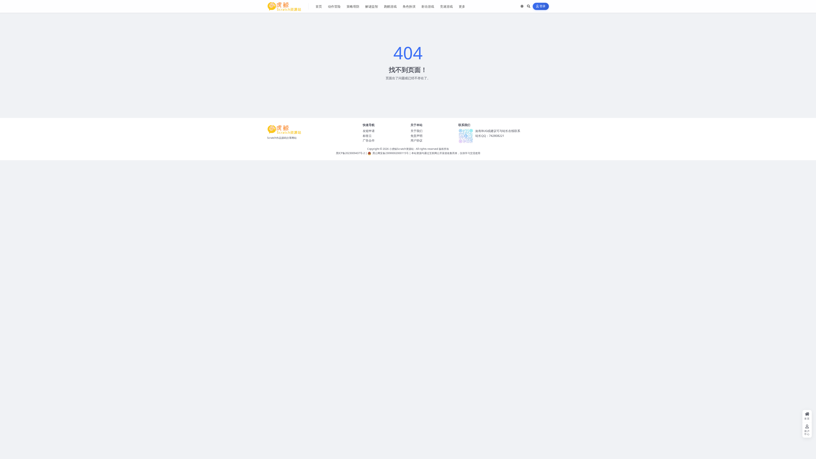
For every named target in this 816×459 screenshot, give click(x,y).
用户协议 (416, 140)
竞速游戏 (446, 6)
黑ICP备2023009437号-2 (350, 153)
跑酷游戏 (390, 6)
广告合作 (369, 140)
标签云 (367, 136)
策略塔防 (353, 6)
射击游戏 (427, 6)
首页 (319, 6)
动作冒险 (334, 6)
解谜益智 (371, 6)
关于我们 (416, 131)
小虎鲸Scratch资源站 (401, 149)
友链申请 (369, 131)
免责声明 (416, 136)
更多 (462, 6)
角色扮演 (409, 6)
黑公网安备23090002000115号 (391, 153)
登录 (543, 6)
